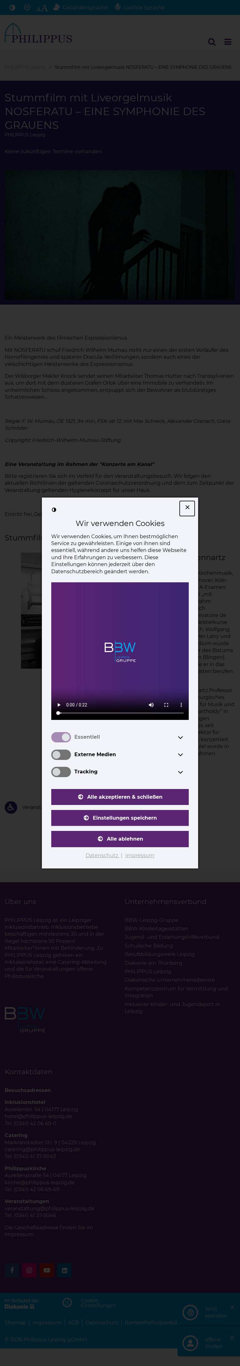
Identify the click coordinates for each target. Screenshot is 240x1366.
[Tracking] (186, 772)
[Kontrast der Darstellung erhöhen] (54, 509)
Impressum (139, 855)
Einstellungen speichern (125, 818)
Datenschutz (102, 855)
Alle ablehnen (125, 839)
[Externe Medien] (186, 754)
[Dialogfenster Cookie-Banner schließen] (187, 508)
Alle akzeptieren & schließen (124, 797)
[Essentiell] (186, 737)
